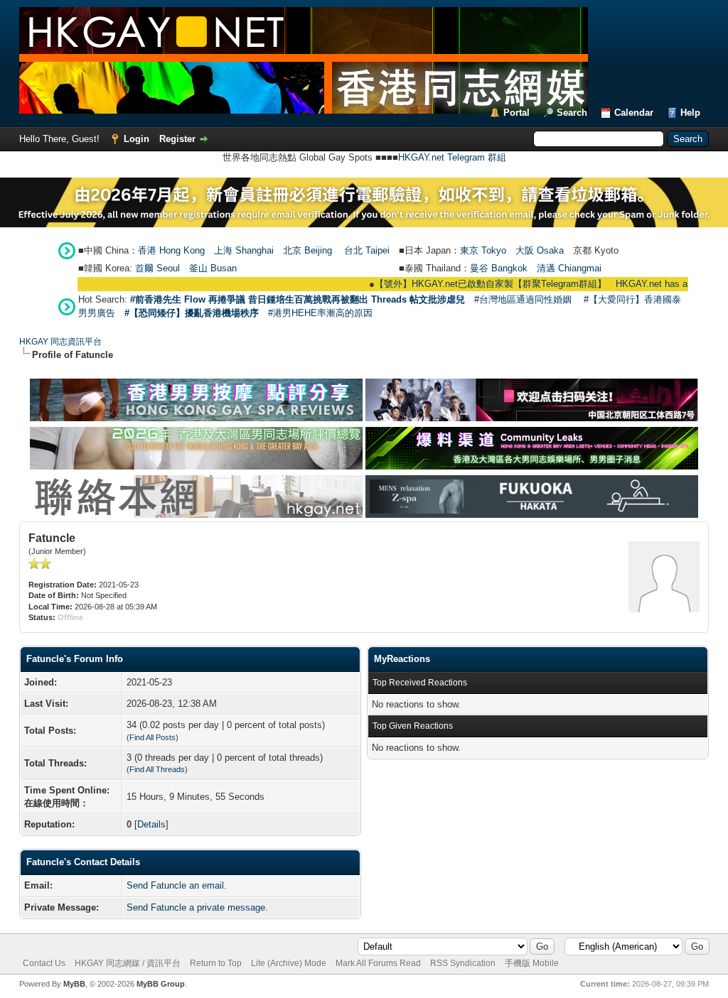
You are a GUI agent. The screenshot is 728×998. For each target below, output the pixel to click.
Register (177, 139)
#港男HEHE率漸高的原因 (320, 313)
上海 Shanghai (244, 250)
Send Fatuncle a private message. (197, 907)
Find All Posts (152, 737)
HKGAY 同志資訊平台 (60, 342)
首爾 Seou (156, 268)
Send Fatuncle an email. (177, 885)
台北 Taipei (367, 250)
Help (690, 112)
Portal (516, 112)
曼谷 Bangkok (499, 268)
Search (572, 112)
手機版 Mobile (532, 963)
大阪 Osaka (539, 250)
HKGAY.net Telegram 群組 (452, 157)
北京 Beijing (307, 250)
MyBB (74, 984)
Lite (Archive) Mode (288, 963)
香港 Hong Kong (171, 250)
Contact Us (44, 963)
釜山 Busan (213, 268)
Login (136, 139)
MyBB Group (160, 984)
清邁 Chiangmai (569, 268)
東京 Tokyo (483, 250)
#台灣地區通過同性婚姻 (523, 299)
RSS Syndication (463, 963)
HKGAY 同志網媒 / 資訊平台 (128, 963)
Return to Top (216, 963)
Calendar (633, 112)
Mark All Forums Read (378, 963)
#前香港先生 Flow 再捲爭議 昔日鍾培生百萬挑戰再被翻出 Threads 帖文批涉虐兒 (297, 299)
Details (151, 824)
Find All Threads (157, 769)
